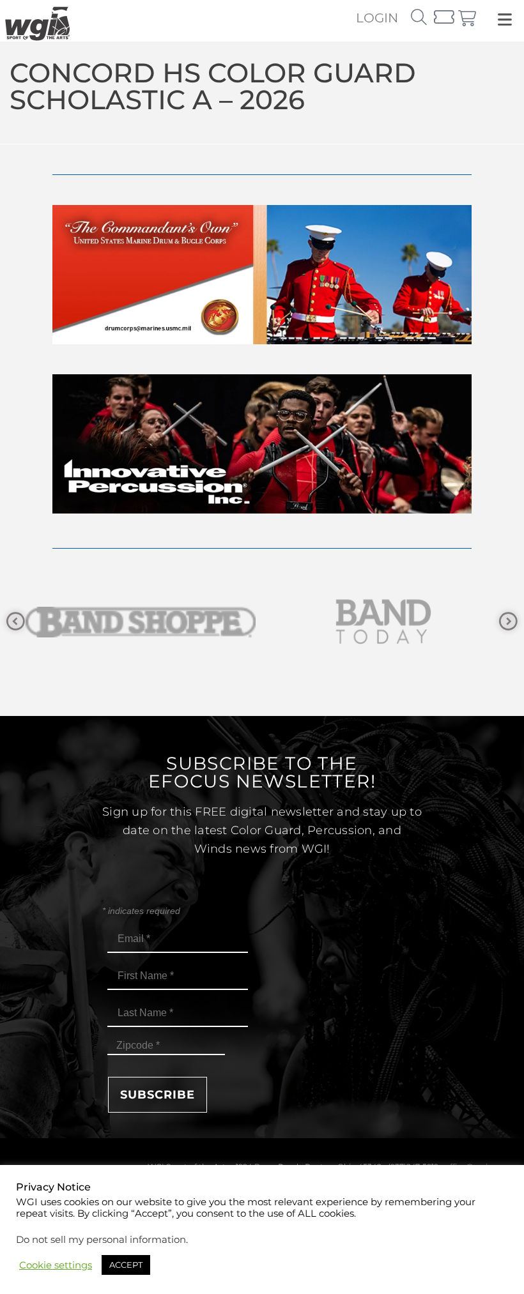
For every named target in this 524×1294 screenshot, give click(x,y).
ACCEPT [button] (126, 1265)
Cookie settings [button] (55, 1265)
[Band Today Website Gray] (202, 621)
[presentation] (15, 622)
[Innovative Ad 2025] (262, 510)
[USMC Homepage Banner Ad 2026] (262, 341)
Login (377, 18)
